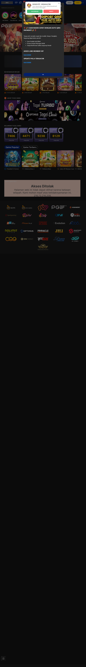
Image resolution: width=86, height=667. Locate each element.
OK (43, 74)
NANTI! (51, 11)
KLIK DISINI (27, 55)
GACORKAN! (34, 11)
